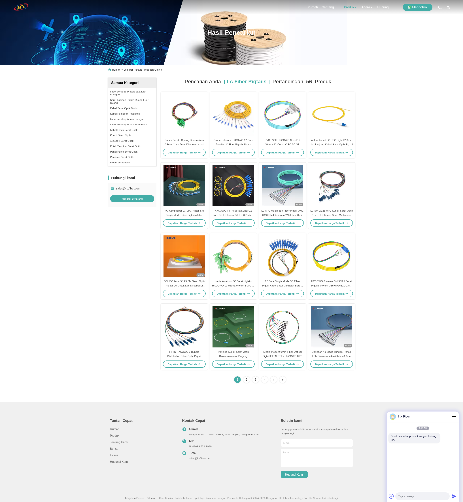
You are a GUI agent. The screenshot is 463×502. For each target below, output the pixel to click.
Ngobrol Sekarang (132, 198)
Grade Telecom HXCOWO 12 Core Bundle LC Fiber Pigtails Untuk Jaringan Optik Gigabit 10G (233, 144)
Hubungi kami (386, 7)
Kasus (114, 455)
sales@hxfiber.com (128, 188)
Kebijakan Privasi (134, 498)
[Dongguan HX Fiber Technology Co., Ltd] (21, 7)
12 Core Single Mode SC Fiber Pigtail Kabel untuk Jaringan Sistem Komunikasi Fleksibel (282, 285)
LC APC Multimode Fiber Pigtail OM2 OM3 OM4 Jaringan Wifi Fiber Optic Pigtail (282, 215)
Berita (114, 448)
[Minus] (454, 416)
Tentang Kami (331, 7)
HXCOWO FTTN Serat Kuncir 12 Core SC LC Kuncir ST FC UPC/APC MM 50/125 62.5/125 (233, 215)
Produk (349, 7)
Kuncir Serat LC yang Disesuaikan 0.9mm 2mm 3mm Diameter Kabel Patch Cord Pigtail (184, 144)
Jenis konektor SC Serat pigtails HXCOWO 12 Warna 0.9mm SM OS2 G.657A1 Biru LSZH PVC (233, 285)
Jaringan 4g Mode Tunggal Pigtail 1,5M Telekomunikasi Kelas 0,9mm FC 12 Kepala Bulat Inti (331, 356)
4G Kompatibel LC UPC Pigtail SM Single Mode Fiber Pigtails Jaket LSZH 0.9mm (184, 215)
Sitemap (151, 498)
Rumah (312, 7)
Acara (366, 7)
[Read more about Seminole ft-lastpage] (282, 379)
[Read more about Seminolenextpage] (273, 379)
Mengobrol (420, 7)
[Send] (454, 496)
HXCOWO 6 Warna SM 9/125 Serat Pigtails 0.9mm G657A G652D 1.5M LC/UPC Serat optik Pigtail (331, 285)
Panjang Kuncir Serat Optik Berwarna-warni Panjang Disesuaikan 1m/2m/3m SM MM (233, 356)
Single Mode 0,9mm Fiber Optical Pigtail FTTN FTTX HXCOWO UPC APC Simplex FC (282, 356)
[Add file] (391, 496)
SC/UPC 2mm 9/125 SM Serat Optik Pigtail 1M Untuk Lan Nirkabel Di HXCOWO (184, 285)
